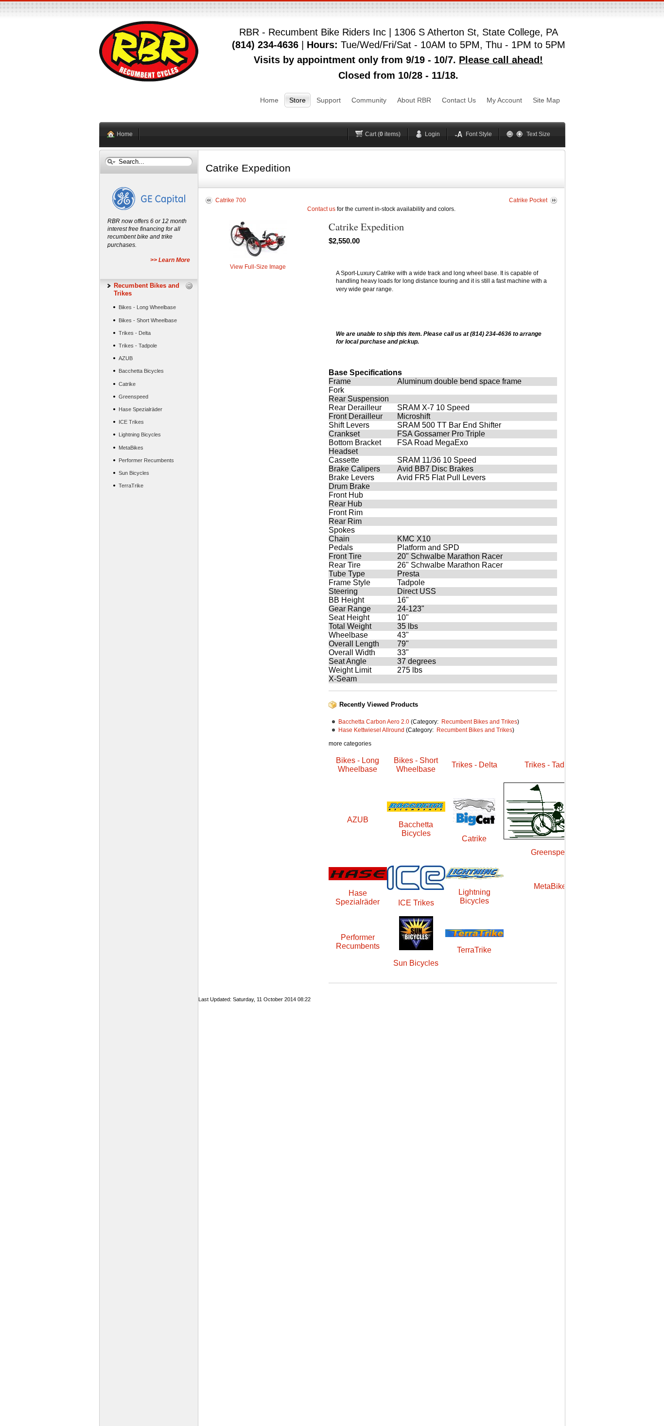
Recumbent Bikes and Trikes (479, 721)
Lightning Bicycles (474, 896)
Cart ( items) (383, 134)
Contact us (321, 209)
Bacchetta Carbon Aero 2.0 (373, 721)
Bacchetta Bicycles (416, 828)
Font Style (479, 134)
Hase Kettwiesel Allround (371, 730)
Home (125, 134)
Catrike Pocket (528, 200)
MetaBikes (552, 886)
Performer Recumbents (358, 941)
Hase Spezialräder (357, 897)
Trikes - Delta (474, 765)
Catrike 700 (230, 200)
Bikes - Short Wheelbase (416, 764)
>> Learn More (170, 260)
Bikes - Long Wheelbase (357, 764)
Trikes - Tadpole (551, 765)
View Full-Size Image (258, 266)
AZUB (357, 820)
